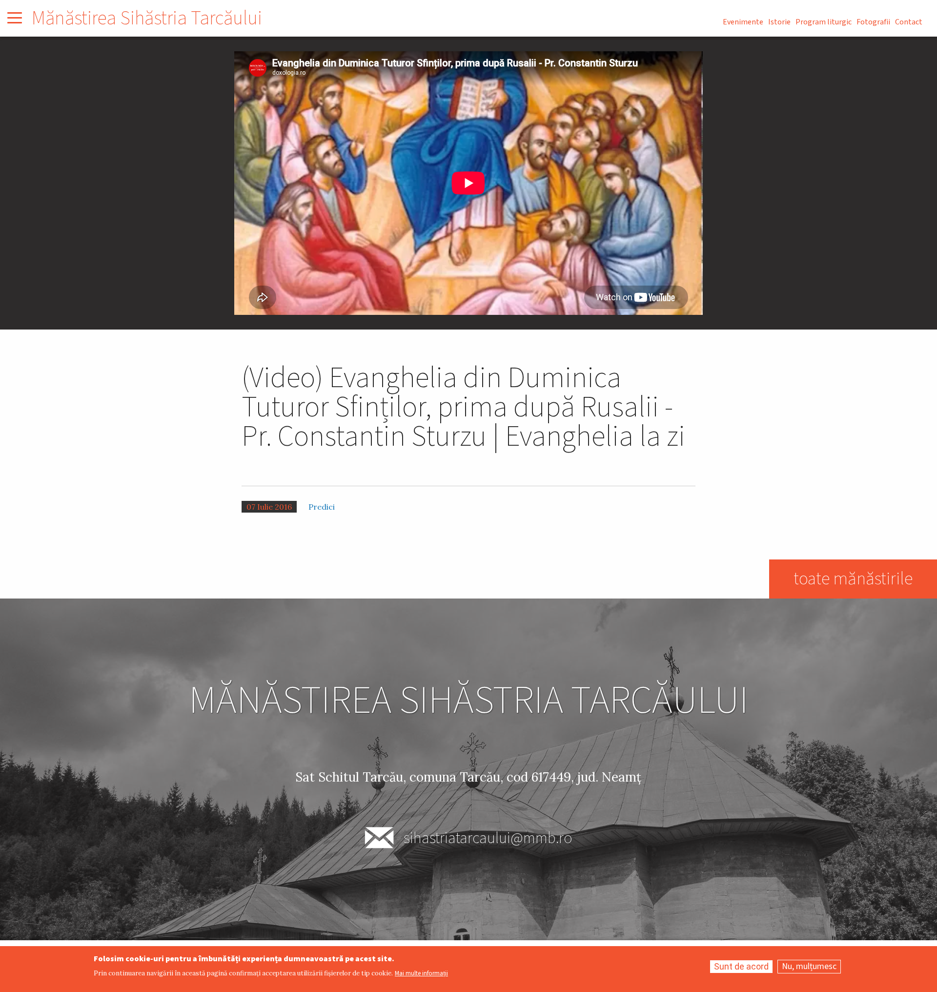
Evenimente (743, 22)
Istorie (779, 22)
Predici (321, 507)
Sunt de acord (741, 966)
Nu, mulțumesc (809, 966)
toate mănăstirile (853, 578)
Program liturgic (823, 22)
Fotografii (873, 22)
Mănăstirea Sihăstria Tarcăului (147, 18)
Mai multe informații (421, 974)
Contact (908, 22)
